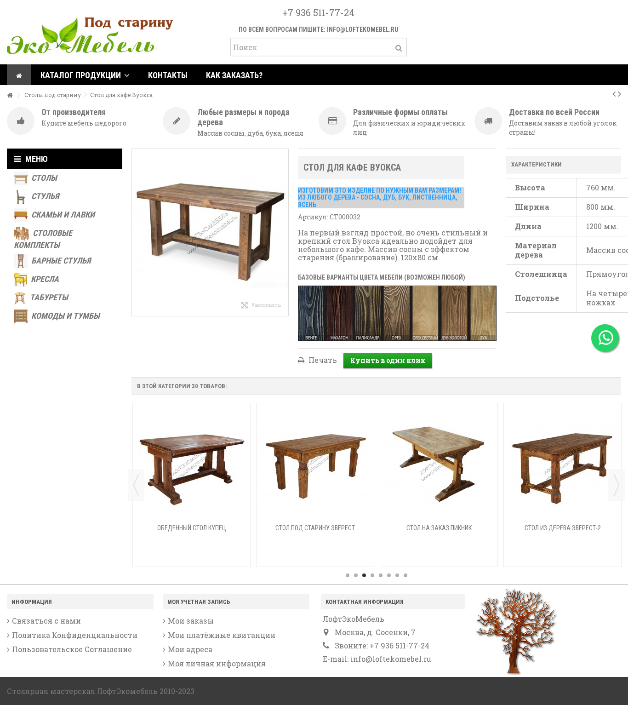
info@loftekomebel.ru (363, 29)
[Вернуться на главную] (9, 95)
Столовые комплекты (43, 239)
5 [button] (381, 575)
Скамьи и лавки (62, 214)
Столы (43, 178)
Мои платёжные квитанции (221, 635)
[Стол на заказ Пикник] (438, 464)
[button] (85, 74)
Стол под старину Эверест (315, 528)
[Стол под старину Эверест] (315, 464)
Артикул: (313, 216)
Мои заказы (191, 620)
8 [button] (405, 575)
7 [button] (397, 575)
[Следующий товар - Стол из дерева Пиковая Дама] (619, 93)
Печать (322, 360)
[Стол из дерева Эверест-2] (562, 464)
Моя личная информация (217, 663)
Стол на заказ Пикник (439, 528)
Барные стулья (60, 260)
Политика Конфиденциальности (74, 635)
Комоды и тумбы (64, 316)
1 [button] (347, 575)
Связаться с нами (46, 620)
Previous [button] (136, 485)
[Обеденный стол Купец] (191, 464)
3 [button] (364, 575)
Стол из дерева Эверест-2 (563, 528)
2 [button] (356, 575)
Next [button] (616, 485)
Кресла (44, 279)
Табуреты (48, 297)
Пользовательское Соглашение (72, 649)
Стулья (44, 196)
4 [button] (372, 575)
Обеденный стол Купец (191, 528)
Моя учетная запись (198, 601)
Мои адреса (190, 649)
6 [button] (389, 575)
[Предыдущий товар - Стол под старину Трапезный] (614, 93)
